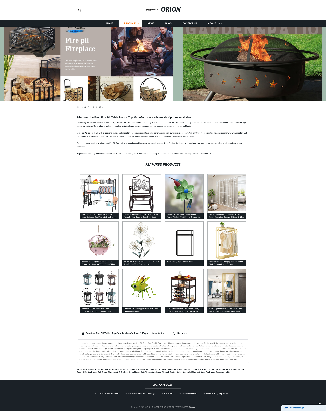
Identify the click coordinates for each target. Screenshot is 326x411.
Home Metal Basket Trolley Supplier (92, 369)
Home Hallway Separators (217, 393)
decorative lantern (189, 393)
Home (109, 23)
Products (130, 23)
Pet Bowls (168, 393)
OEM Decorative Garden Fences (176, 369)
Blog (168, 23)
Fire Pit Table (97, 107)
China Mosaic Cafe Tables (140, 372)
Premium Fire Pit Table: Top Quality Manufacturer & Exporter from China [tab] (125, 333)
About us (214, 23)
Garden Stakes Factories (108, 393)
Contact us (189, 23)
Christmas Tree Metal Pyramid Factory (145, 369)
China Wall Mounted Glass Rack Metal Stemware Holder (206, 372)
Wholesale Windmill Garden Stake (166, 372)
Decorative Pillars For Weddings (141, 393)
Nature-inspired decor (118, 369)
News (150, 23)
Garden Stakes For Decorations (204, 369)
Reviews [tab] (182, 333)
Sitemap (192, 407)
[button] (79, 10)
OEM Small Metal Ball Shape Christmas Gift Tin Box (105, 372)
